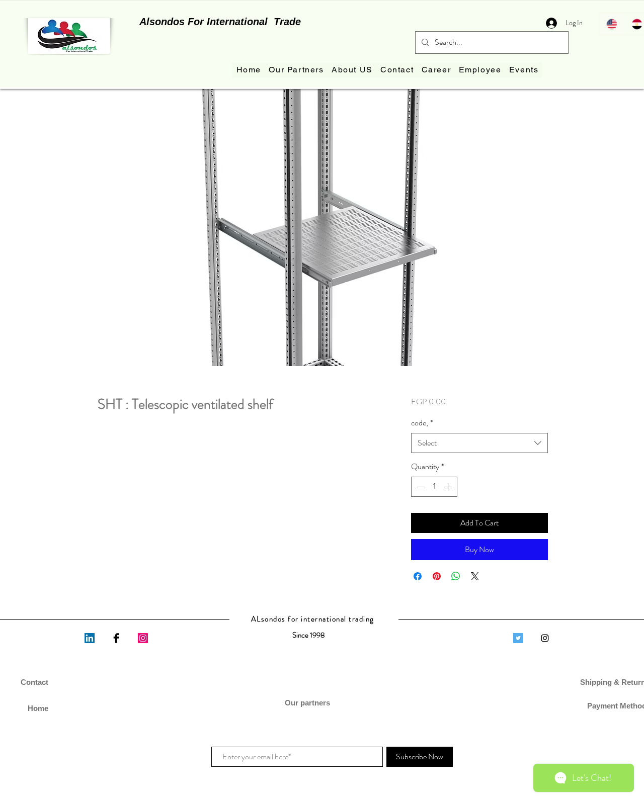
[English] (611, 24)
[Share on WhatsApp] (456, 576)
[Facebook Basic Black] (116, 638)
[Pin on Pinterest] (437, 576)
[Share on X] (475, 576)
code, (422, 422)
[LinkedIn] (90, 638)
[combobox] (479, 443)
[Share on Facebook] (418, 576)
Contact (34, 682)
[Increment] (449, 486)
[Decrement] (420, 486)
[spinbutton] (434, 486)
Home (38, 708)
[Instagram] (143, 638)
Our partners (308, 702)
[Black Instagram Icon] (545, 638)
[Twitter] (518, 638)
